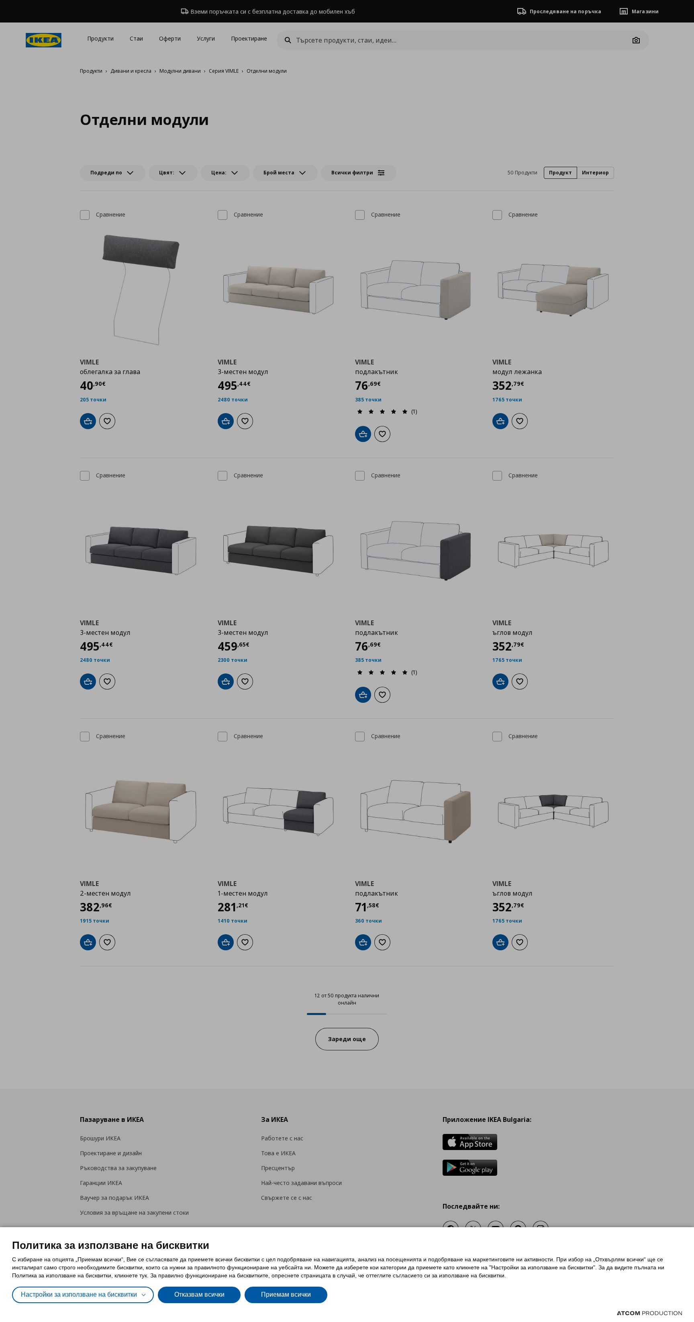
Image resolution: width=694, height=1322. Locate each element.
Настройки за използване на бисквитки (79, 1294)
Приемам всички (286, 1294)
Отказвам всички (199, 1294)
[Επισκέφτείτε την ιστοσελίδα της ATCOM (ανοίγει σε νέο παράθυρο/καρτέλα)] (649, 1313)
